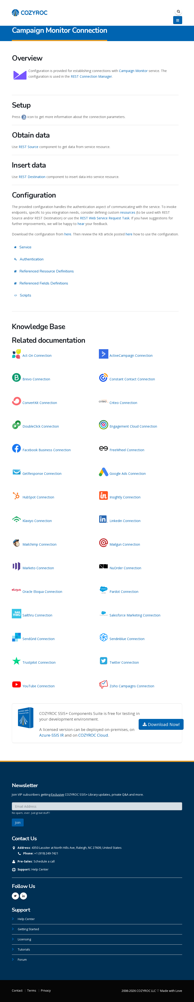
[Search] (178, 11)
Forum (22, 960)
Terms (31, 991)
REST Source (28, 146)
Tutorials (24, 949)
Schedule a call (44, 861)
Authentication (31, 259)
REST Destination (32, 176)
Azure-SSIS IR (51, 735)
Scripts (25, 295)
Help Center (39, 869)
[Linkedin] (23, 896)
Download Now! (163, 724)
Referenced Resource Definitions (46, 271)
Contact (17, 991)
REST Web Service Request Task (104, 218)
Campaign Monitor (133, 70)
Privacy (46, 991)
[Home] (29, 10)
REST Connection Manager (91, 76)
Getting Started (28, 929)
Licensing (24, 939)
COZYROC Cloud (93, 735)
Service (24, 247)
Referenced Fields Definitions (43, 283)
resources (127, 212)
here (67, 234)
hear (81, 223)
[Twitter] (15, 896)
